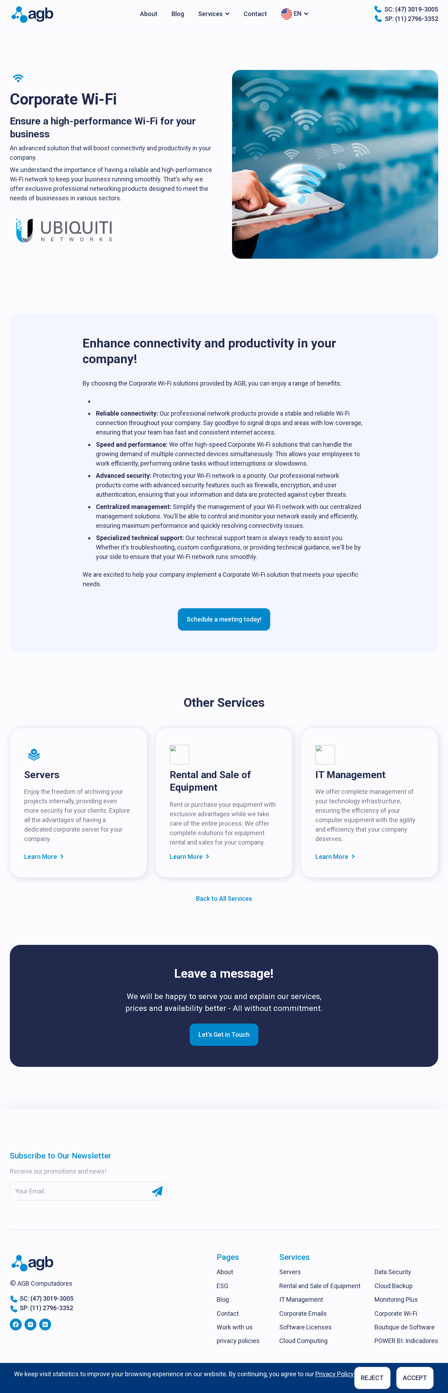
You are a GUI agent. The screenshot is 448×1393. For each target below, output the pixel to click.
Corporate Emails (303, 1313)
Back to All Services (224, 898)
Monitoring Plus (396, 1299)
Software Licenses (305, 1327)
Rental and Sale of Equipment (319, 1286)
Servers (290, 1272)
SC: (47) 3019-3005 (411, 9)
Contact (255, 13)
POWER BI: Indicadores (406, 1340)
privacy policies (238, 1340)
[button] (214, 14)
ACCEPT (415, 1377)
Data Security (392, 1272)
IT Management (301, 1299)
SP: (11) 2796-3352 (411, 18)
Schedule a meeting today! (224, 619)
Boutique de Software (404, 1327)
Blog (178, 13)
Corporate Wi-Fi (395, 1313)
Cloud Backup (393, 1286)
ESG (222, 1286)
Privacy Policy (334, 1374)
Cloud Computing (303, 1340)
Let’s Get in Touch (224, 1034)
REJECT (372, 1377)
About (149, 13)
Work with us (235, 1327)
